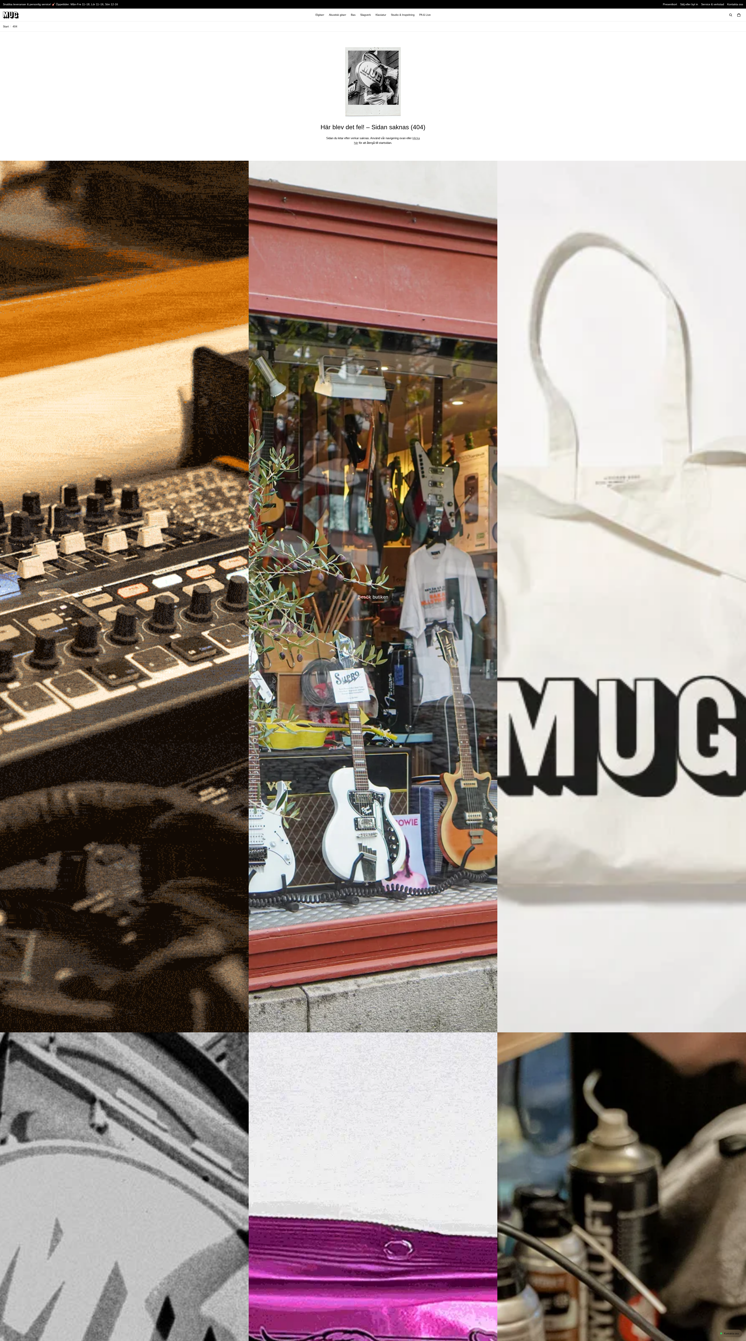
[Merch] (621, 596)
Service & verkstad (712, 4)
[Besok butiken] (373, 596)
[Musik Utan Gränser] (10, 15)
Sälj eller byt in (689, 4)
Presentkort (670, 4)
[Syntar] (124, 596)
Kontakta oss (735, 4)
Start (6, 26)
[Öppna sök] (730, 15)
